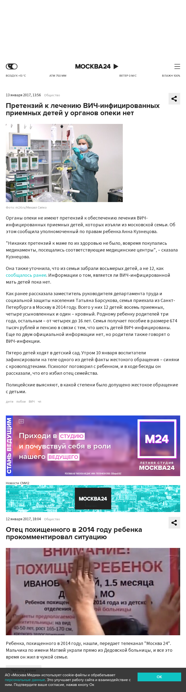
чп (39, 401)
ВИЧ (32, 401)
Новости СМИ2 (17, 483)
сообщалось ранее (26, 275)
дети (9, 401)
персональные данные (25, 679)
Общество (52, 95)
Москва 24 (93, 66)
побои (21, 401)
